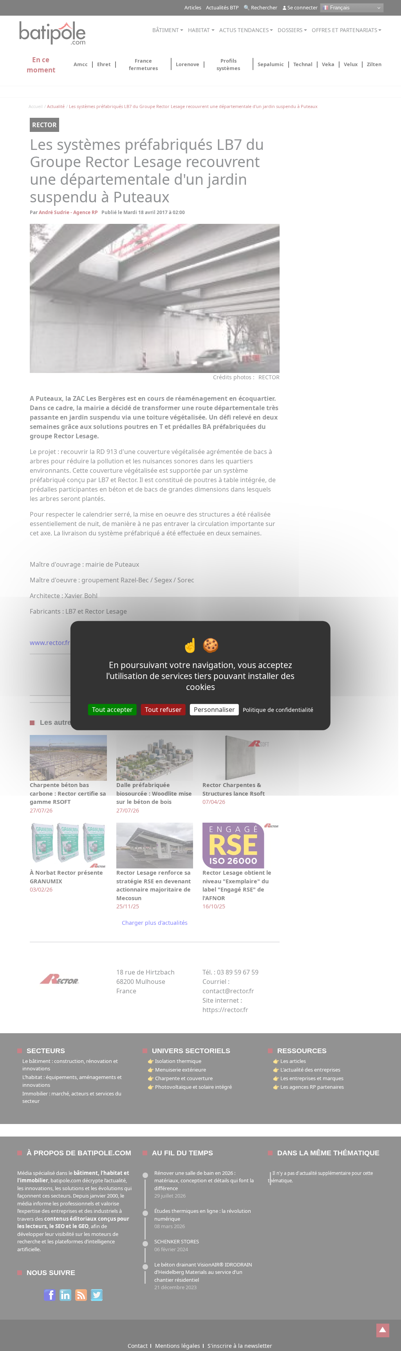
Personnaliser (214, 709)
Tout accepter (112, 709)
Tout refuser (163, 709)
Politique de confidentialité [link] (278, 709)
